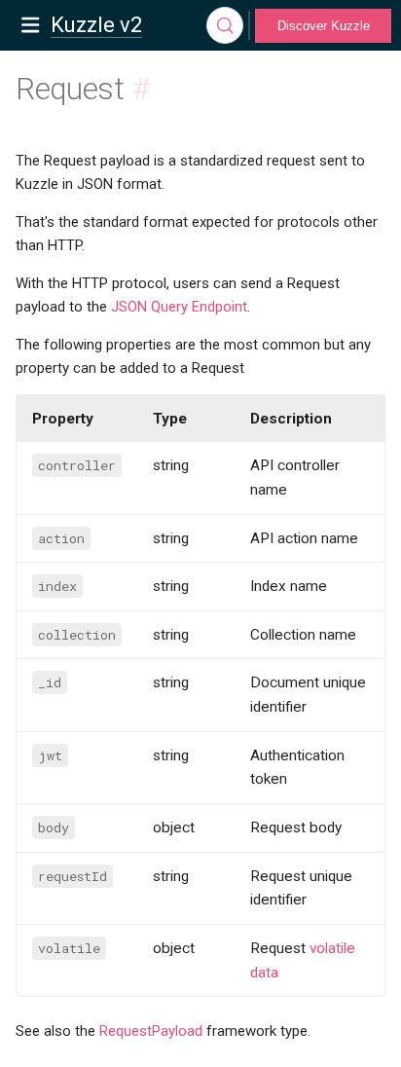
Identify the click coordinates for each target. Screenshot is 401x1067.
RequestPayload (150, 1031)
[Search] (224, 25)
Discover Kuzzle (323, 25)
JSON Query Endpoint (179, 306)
